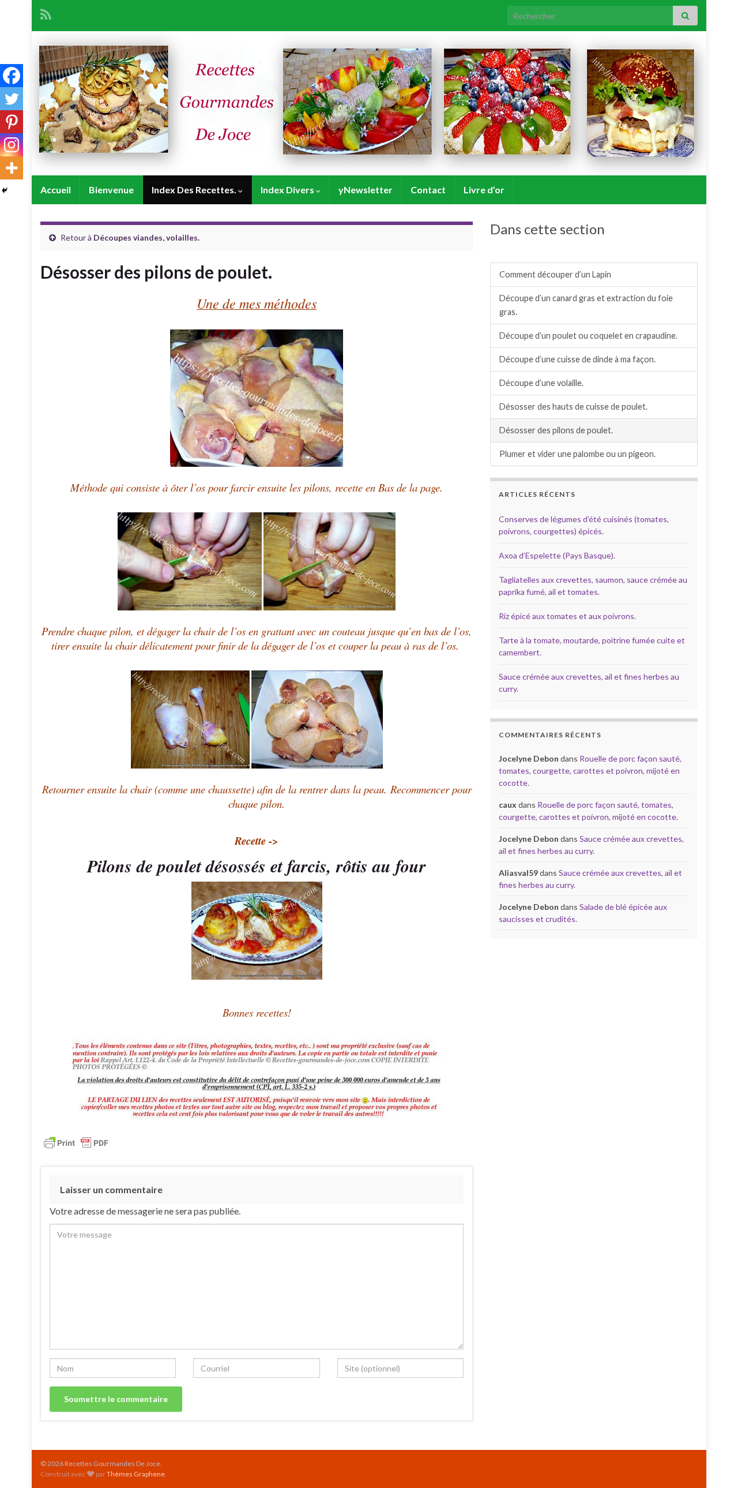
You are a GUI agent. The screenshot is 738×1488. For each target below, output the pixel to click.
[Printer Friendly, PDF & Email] (76, 1142)
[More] (11, 167)
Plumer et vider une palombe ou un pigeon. (577, 454)
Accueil (55, 189)
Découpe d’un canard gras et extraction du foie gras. (586, 305)
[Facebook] (11, 75)
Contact (428, 189)
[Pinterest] (11, 121)
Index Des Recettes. (195, 189)
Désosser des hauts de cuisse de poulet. (573, 406)
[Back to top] (712, 1462)
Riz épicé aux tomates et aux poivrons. (567, 616)
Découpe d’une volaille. (541, 383)
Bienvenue (111, 189)
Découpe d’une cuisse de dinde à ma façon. (577, 359)
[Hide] (4, 190)
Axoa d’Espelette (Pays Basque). (557, 555)
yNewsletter (365, 189)
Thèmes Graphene (136, 1474)
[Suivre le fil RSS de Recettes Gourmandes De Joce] (45, 12)
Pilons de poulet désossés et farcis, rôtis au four (256, 866)
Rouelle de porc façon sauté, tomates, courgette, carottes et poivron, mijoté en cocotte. (590, 771)
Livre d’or (484, 189)
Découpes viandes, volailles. (146, 237)
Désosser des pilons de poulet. (556, 430)
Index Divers (288, 189)
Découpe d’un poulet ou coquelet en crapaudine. (588, 335)
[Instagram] (11, 144)
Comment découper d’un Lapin (555, 274)
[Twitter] (11, 98)
